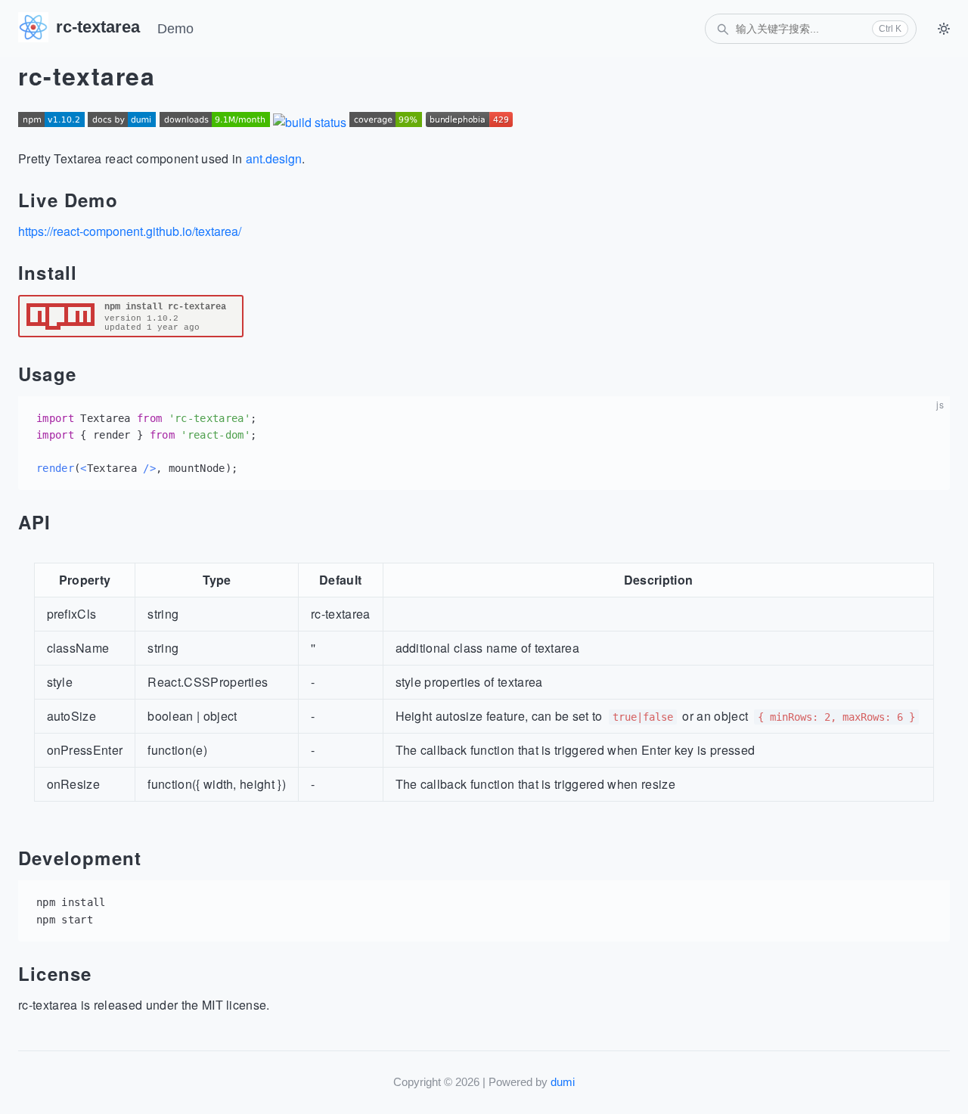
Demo (175, 28)
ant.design (274, 158)
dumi (563, 1081)
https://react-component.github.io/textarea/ (129, 231)
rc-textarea (98, 26)
